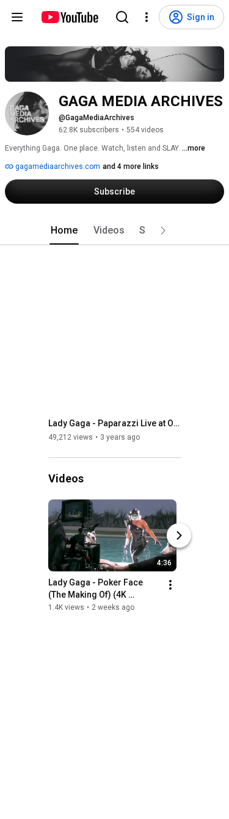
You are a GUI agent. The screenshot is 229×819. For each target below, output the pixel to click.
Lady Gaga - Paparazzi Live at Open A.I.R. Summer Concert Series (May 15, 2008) (115, 423)
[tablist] (114, 230)
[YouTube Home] (69, 17)
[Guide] (17, 17)
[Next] (179, 535)
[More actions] (170, 585)
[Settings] (146, 17)
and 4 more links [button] (131, 166)
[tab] (64, 230)
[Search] (122, 17)
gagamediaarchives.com (56, 166)
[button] (163, 230)
